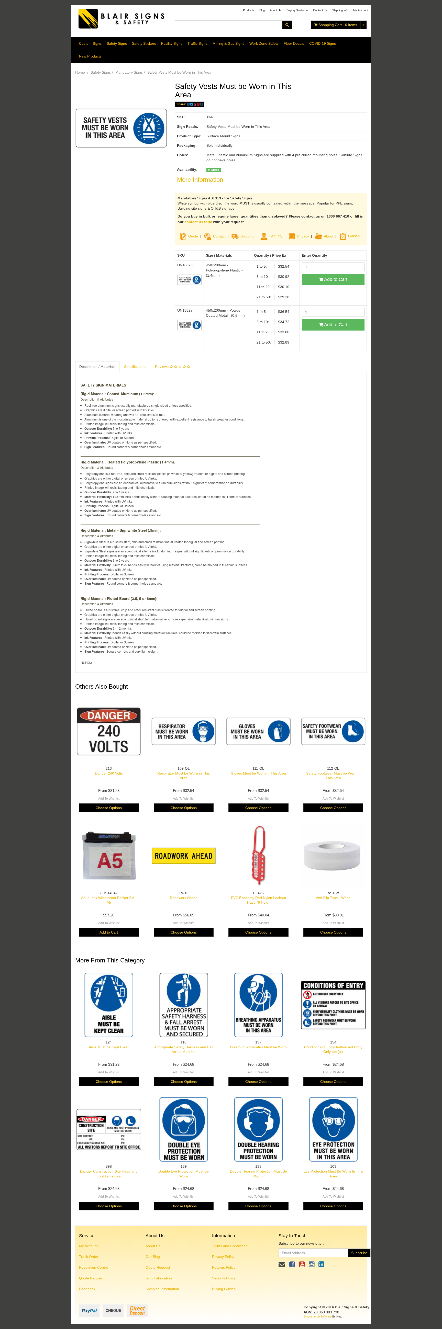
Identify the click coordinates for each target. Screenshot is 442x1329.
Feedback (87, 1289)
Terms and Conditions (229, 1246)
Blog (262, 10)
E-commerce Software (318, 1316)
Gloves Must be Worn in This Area (258, 773)
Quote (193, 236)
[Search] (287, 24)
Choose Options (109, 808)
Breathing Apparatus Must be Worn (258, 1047)
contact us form (198, 222)
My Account (88, 1246)
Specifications (135, 367)
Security (275, 236)
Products (248, 10)
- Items (337, 25)
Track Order (88, 1257)
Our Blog (153, 1257)
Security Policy (224, 1278)
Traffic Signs (197, 43)
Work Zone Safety (264, 43)
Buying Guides (295, 10)
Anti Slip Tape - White (333, 898)
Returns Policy (223, 1267)
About (328, 236)
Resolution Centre (93, 1267)
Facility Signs (171, 43)
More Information (200, 179)
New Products (90, 56)
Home (80, 72)
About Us (275, 10)
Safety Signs (117, 43)
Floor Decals (294, 43)
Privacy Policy (223, 1257)
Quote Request (91, 1278)
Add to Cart (335, 279)
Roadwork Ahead (183, 898)
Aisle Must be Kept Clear (109, 1047)
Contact (219, 236)
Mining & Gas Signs (228, 43)
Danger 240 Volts (109, 773)
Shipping (247, 236)
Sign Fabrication (159, 1278)
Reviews (162, 367)
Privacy (303, 236)
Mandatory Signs (129, 72)
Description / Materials (97, 367)
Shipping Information (162, 1289)
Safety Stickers (144, 43)
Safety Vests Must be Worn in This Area (179, 72)
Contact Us (320, 10)
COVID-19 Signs (322, 43)
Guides (354, 236)
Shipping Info (340, 10)
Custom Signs (90, 43)
